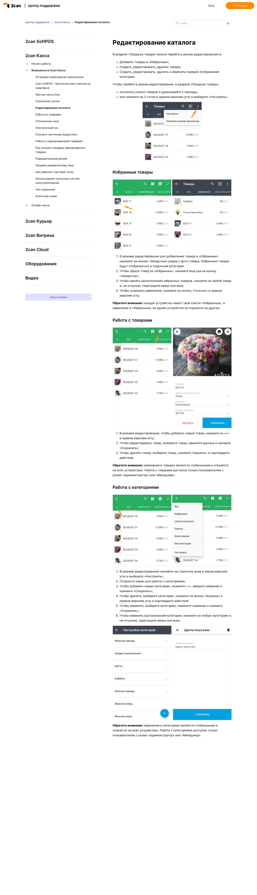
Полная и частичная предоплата (56, 134)
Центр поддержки (44, 6)
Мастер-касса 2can (47, 94)
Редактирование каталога (52, 107)
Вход (211, 5)
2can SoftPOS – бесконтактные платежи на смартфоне (62, 86)
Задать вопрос (58, 297)
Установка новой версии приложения (59, 77)
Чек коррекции (45, 189)
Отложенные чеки (47, 121)
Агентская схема (46, 196)
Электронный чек (46, 127)
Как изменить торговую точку (54, 172)
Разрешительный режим (51, 158)
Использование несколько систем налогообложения (57, 180)
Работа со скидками (48, 114)
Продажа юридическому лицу (54, 165)
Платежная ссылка (47, 101)
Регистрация (240, 5)
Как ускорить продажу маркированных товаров (60, 150)
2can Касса (62, 22)
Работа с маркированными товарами (59, 141)
